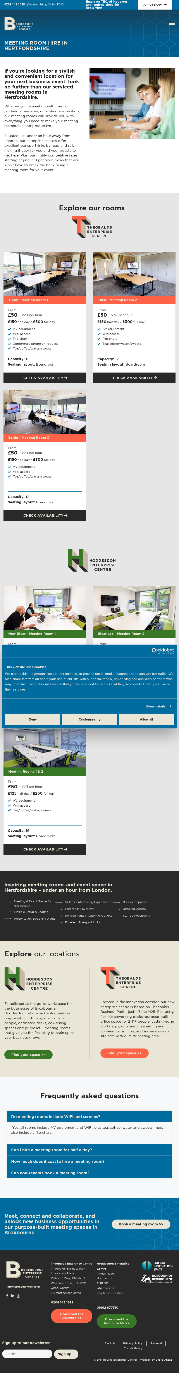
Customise (87, 719)
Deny (33, 719)
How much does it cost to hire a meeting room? (58, 1161)
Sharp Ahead (164, 1360)
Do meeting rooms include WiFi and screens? (55, 1116)
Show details (155, 706)
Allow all (146, 719)
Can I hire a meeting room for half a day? (51, 1150)
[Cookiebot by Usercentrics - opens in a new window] (155, 651)
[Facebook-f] (7, 1296)
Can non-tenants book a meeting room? (50, 1173)
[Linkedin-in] (12, 1296)
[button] (89, 1116)
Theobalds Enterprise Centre (71, 1263)
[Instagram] (18, 1296)
